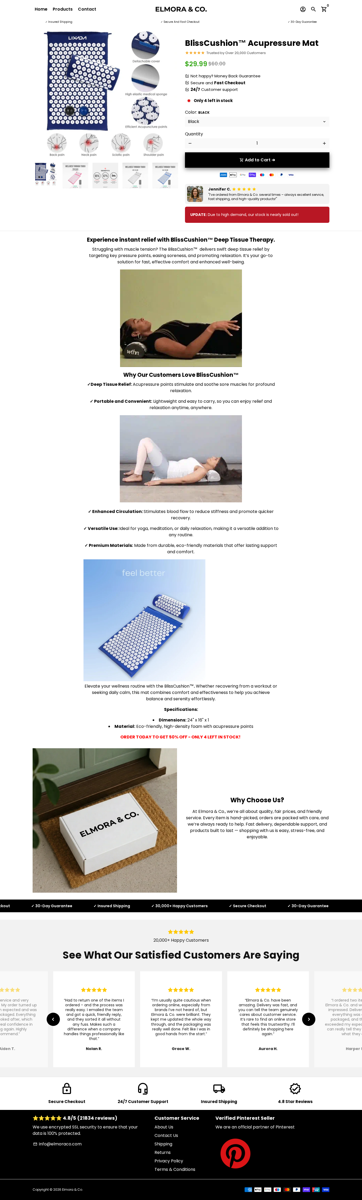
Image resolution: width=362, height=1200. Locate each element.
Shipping (163, 1144)
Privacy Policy (168, 1161)
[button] (53, 1019)
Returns (162, 1152)
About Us (163, 1127)
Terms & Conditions (174, 1169)
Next (170, 95)
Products (63, 9)
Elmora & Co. (72, 1189)
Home (41, 9)
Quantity (194, 134)
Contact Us (166, 1135)
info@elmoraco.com (57, 1144)
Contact (87, 9)
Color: (197, 112)
